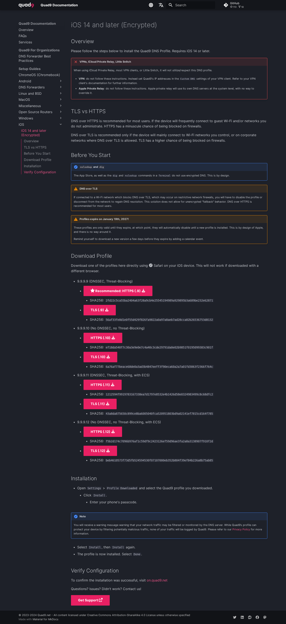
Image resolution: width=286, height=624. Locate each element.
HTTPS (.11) (101, 385)
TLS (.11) (98, 404)
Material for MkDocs (45, 619)
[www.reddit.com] (249, 617)
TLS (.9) (98, 310)
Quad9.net (44, 615)
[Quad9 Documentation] (26, 5)
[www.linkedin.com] (242, 617)
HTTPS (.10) (101, 338)
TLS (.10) (98, 357)
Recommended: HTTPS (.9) (118, 291)
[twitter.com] (234, 617)
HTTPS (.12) (101, 432)
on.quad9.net (157, 580)
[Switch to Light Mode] (151, 5)
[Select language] (161, 5)
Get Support (88, 600)
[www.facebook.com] (257, 617)
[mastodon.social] (265, 617)
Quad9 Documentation (37, 23)
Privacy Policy (241, 529)
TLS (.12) (98, 451)
